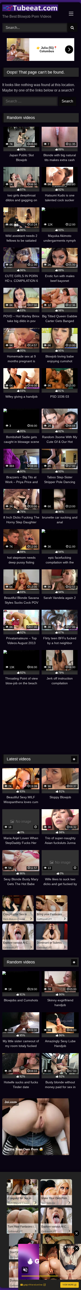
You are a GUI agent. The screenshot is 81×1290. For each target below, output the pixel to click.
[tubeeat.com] (33, 9)
